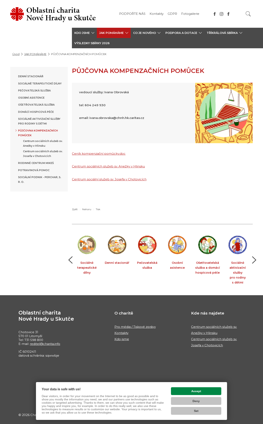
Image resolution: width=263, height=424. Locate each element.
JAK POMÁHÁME (35, 54)
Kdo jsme (121, 339)
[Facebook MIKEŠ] (228, 14)
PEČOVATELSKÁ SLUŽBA (34, 90)
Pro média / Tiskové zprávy (135, 327)
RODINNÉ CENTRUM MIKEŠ (36, 163)
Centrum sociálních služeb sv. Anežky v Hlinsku (108, 166)
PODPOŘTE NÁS (132, 14)
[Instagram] (221, 14)
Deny (196, 401)
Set (196, 410)
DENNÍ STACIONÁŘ (30, 76)
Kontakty (157, 14)
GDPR (172, 14)
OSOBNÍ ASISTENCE (31, 97)
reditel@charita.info (45, 344)
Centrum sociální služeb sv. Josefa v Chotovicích (109, 179)
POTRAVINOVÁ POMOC (34, 170)
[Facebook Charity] (215, 14)
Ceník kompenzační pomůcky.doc (99, 154)
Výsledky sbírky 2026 (92, 43)
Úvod (16, 54)
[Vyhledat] (248, 13)
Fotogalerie (190, 14)
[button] (84, 33)
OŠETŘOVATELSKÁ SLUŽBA (36, 104)
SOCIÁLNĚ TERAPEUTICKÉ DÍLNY (40, 83)
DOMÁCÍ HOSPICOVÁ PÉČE (36, 111)
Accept (196, 391)
